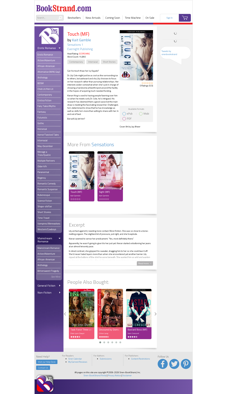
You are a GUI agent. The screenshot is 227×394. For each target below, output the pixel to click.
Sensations (102, 144)
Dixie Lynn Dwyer (77, 333)
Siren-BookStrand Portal (95, 375)
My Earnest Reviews (77, 361)
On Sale (149, 18)
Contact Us (43, 367)
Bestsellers (74, 18)
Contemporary (76, 61)
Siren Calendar (75, 358)
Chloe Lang (103, 333)
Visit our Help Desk (47, 361)
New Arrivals (93, 18)
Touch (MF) (76, 191)
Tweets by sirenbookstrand (169, 52)
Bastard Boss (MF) (137, 329)
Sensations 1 (75, 45)
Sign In (169, 17)
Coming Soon (112, 18)
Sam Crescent (133, 333)
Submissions (106, 358)
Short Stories (109, 61)
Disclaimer (127, 375)
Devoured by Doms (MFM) (110, 329)
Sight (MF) (104, 191)
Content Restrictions (140, 358)
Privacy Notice (114, 375)
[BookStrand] (64, 7)
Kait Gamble (81, 40)
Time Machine (133, 18)
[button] (100, 342)
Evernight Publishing (80, 49)
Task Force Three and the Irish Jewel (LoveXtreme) (81, 329)
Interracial (93, 61)
